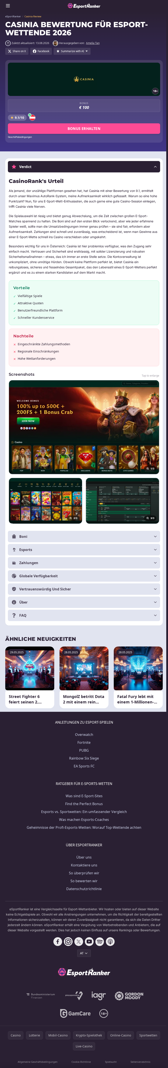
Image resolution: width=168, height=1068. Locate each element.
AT (81, 957)
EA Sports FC (83, 764)
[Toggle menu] (8, 5)
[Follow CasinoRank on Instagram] (67, 945)
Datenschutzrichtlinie (83, 887)
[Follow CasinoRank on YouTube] (88, 945)
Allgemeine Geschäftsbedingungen (37, 1065)
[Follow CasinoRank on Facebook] (56, 945)
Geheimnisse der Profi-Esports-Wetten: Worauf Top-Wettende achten (83, 825)
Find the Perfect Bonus (83, 802)
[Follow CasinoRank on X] (78, 945)
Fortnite (83, 740)
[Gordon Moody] (128, 999)
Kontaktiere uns (83, 863)
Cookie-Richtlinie (80, 1065)
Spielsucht (110, 1065)
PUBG (83, 748)
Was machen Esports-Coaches (83, 817)
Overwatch (83, 732)
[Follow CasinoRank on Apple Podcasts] (109, 945)
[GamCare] (74, 1017)
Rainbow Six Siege (83, 756)
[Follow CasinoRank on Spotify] (98, 945)
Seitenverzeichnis (139, 1065)
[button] (84, 166)
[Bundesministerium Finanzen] (40, 999)
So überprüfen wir (83, 871)
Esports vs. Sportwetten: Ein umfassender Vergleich (83, 810)
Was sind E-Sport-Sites (83, 794)
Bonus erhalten (84, 128)
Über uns (83, 855)
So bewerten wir (83, 879)
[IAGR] (98, 999)
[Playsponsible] (73, 999)
